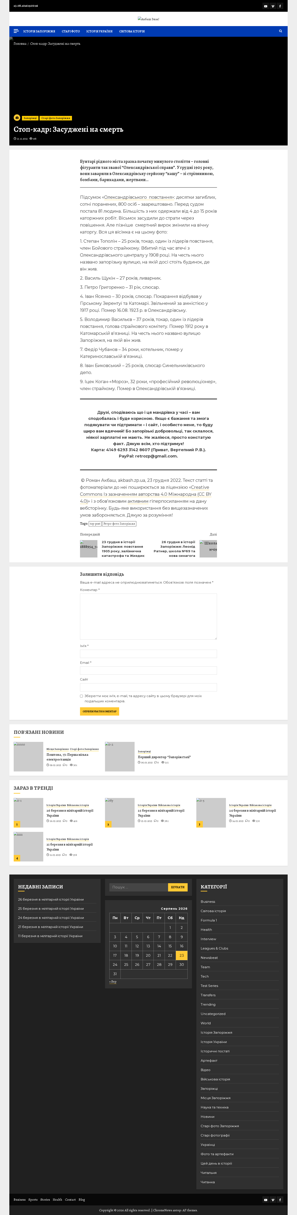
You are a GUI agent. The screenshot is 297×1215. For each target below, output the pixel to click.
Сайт (84, 679)
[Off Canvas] (16, 31)
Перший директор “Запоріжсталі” (164, 757)
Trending (208, 1004)
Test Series (209, 986)
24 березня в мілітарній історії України (51, 918)
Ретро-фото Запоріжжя (119, 524)
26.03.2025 (55, 821)
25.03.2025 (146, 821)
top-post (95, 524)
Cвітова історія (132, 31)
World (206, 1023)
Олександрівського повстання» (139, 197)
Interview (208, 939)
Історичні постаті (215, 1051)
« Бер (113, 981)
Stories (45, 1199)
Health (206, 930)
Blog (82, 1199)
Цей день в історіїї (216, 1163)
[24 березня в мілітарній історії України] (211, 813)
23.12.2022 (22, 138)
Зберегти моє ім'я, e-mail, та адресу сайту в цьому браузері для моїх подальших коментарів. (143, 698)
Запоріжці (30, 118)
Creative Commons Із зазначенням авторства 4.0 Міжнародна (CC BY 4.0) (146, 494)
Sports (33, 1199)
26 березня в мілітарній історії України (51, 899)
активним (138, 501)
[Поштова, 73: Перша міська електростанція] (28, 756)
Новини (207, 1117)
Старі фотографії (215, 1135)
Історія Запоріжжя (39, 31)
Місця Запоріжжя (58, 749)
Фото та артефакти (217, 1154)
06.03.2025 (147, 762)
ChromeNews (162, 1210)
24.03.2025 (238, 821)
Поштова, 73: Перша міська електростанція (67, 757)
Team (205, 967)
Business (208, 902)
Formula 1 (209, 920)
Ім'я (84, 646)
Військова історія (78, 805)
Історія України (99, 31)
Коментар (90, 590)
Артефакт (209, 1060)
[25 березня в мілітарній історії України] (120, 813)
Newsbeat (209, 958)
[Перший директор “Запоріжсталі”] (120, 756)
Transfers (208, 995)
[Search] (280, 31)
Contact (70, 1199)
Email (86, 663)
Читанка (208, 1182)
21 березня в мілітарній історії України (50, 927)
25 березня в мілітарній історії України (51, 908)
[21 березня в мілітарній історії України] (28, 846)
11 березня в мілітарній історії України (50, 936)
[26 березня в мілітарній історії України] (28, 813)
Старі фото (71, 31)
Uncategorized (213, 1014)
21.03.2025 (55, 855)
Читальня (209, 1173)
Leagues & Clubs (214, 948)
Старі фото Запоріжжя (55, 118)
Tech (205, 976)
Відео (205, 1070)
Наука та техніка (215, 1107)
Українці (208, 1145)
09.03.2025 (55, 765)
